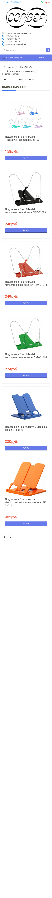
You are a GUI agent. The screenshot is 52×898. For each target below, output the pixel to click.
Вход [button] (5, 2)
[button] (43, 58)
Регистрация (16, 2)
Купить (26, 158)
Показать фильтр (26, 79)
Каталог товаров (14, 58)
